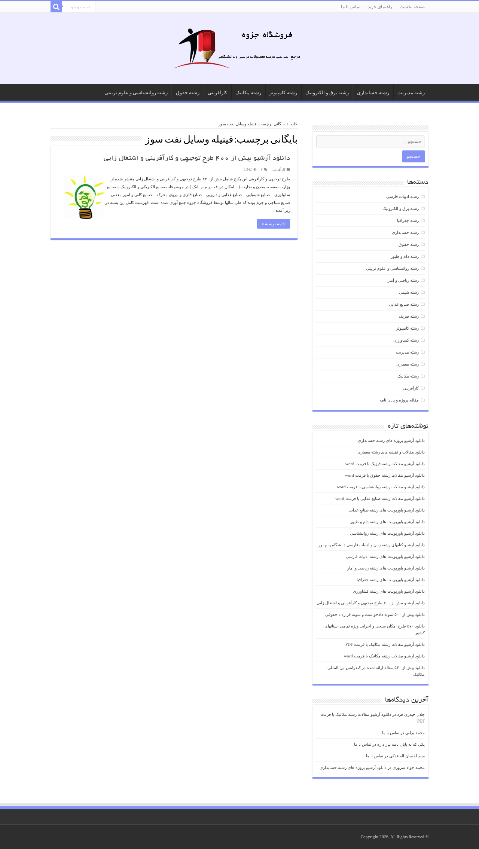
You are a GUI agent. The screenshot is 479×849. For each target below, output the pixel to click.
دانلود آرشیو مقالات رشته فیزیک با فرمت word (385, 463)
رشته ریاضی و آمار (403, 280)
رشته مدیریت (411, 92)
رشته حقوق (187, 92)
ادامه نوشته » (274, 223)
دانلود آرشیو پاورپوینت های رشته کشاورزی (389, 591)
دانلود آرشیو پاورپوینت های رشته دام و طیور (387, 521)
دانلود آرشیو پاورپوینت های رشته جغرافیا (391, 579)
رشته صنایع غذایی (404, 304)
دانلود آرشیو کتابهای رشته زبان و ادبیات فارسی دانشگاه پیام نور (371, 545)
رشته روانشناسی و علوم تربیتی (136, 92)
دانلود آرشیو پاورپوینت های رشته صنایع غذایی (386, 510)
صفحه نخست (412, 6)
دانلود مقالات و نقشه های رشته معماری (391, 452)
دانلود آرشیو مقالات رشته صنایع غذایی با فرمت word (380, 498)
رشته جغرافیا (408, 220)
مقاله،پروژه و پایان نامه (399, 400)
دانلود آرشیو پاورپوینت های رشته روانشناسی (387, 533)
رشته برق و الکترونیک (327, 92)
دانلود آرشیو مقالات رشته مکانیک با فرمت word (384, 656)
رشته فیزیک (409, 316)
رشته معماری (407, 364)
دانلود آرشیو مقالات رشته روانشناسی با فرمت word (381, 487)
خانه (294, 124)
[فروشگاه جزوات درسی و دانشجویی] (239, 50)
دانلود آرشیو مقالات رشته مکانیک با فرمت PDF (385, 644)
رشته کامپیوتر (283, 92)
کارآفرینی (217, 92)
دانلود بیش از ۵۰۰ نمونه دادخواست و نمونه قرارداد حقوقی (375, 614)
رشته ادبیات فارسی (402, 196)
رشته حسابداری (373, 92)
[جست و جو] (56, 6)
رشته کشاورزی (406, 340)
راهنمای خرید (380, 6)
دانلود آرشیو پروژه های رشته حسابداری (391, 440)
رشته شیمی (409, 292)
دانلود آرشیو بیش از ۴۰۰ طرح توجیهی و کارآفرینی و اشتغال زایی (197, 158)
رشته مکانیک (248, 92)
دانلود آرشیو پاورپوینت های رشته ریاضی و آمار (386, 568)
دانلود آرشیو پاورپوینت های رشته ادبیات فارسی (385, 556)
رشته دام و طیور (405, 256)
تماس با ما (350, 6)
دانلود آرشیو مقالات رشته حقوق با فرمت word (385, 475)
